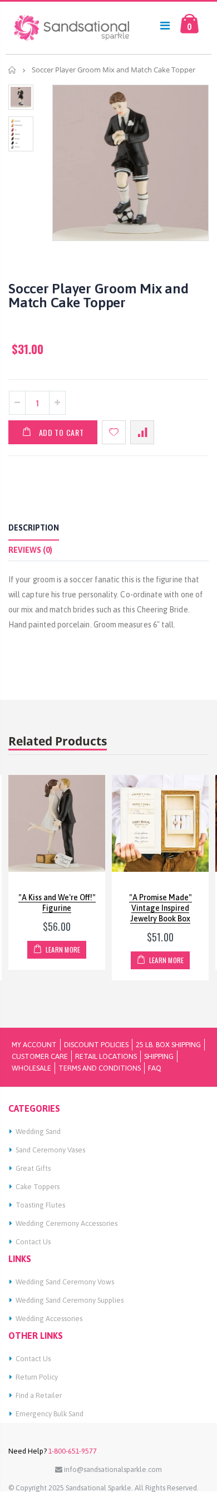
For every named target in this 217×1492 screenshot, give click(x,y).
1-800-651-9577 (72, 1451)
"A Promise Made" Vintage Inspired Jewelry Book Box (160, 908)
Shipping (159, 1056)
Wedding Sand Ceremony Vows (65, 1282)
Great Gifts (33, 1168)
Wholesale (31, 1068)
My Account (34, 1045)
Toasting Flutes (40, 1205)
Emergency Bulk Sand (49, 1414)
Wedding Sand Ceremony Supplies (70, 1300)
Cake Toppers (38, 1186)
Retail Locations (106, 1056)
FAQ (154, 1068)
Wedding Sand (38, 1131)
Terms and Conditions (99, 1068)
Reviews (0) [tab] (30, 550)
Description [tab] (33, 527)
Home (12, 69)
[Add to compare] (142, 432)
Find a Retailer (39, 1395)
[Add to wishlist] (114, 432)
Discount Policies (96, 1045)
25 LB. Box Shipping (168, 1045)
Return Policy (37, 1377)
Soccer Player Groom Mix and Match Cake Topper (98, 295)
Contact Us (33, 1242)
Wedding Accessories (49, 1318)
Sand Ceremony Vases (50, 1150)
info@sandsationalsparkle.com (112, 1469)
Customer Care (40, 1056)
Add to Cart (61, 432)
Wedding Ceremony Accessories (66, 1223)
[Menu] (165, 25)
